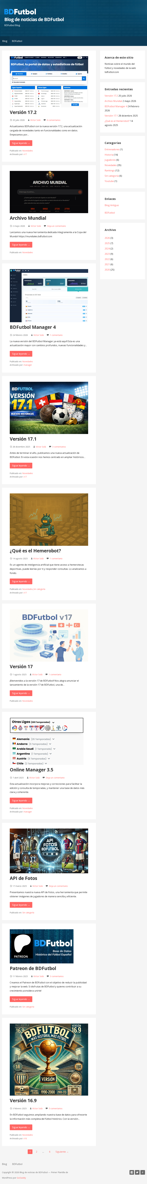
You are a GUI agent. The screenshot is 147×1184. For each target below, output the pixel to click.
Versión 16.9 (23, 1100)
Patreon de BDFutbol (33, 968)
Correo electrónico (142, 1172)
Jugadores (110, 159)
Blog (4, 41)
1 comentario (56, 335)
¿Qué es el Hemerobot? (35, 551)
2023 (107, 253)
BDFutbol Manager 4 (33, 327)
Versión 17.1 (23, 439)
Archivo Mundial (28, 218)
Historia (109, 154)
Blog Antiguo (112, 205)
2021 (107, 264)
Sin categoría (39, 589)
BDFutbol (17, 41)
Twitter (137, 1172)
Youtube (109, 181)
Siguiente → (62, 1151)
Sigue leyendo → (21, 143)
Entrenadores (112, 149)
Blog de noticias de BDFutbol (34, 19)
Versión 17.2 (23, 112)
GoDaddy (21, 1177)
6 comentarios (53, 120)
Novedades (27, 150)
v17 (25, 154)
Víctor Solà (35, 120)
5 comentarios (55, 1108)
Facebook (131, 1172)
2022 (107, 259)
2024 (107, 248)
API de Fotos (23, 878)
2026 (107, 238)
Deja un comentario (56, 226)
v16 (25, 1138)
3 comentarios (59, 446)
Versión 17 (21, 666)
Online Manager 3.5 (31, 770)
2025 (107, 243)
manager (28, 365)
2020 (107, 269)
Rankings (110, 170)
